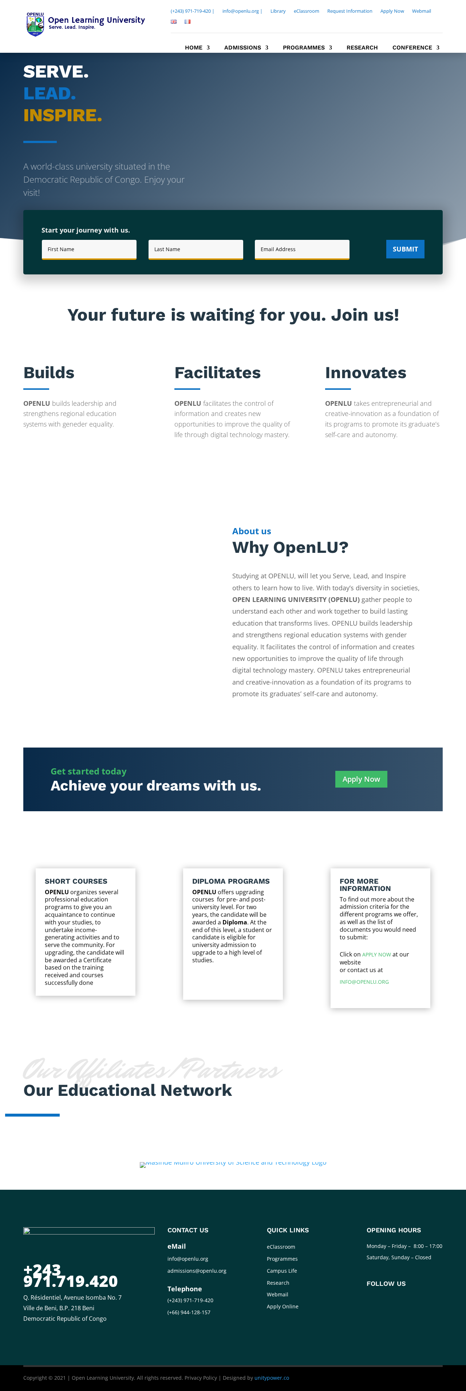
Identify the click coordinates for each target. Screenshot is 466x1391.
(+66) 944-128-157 (188, 1312)
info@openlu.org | (242, 11)
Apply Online (283, 1306)
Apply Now (392, 11)
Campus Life (282, 1270)
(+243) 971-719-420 (190, 1300)
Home (193, 48)
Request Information (349, 11)
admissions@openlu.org (196, 1270)
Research (362, 48)
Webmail (421, 11)
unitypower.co (271, 1377)
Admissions (242, 48)
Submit (405, 249)
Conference (412, 48)
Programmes (304, 48)
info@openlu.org (364, 981)
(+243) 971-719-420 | (192, 11)
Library (278, 11)
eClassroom (306, 11)
